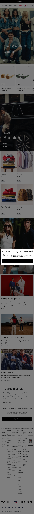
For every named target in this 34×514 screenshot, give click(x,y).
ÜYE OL (18, 261)
